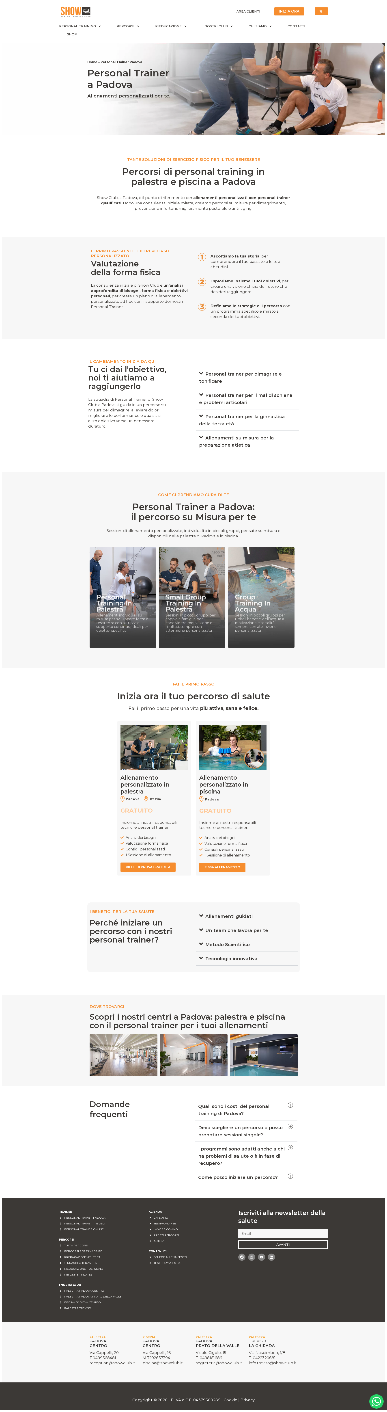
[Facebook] (241, 1257)
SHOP (72, 34)
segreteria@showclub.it (219, 1363)
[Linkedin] (271, 1257)
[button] (247, 377)
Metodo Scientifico (227, 944)
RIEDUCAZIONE (168, 26)
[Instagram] (251, 1257)
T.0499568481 (103, 1358)
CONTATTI (296, 26)
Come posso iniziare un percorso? (238, 1177)
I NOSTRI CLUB (215, 26)
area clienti (248, 11)
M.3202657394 (156, 1358)
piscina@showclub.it (163, 1363)
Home (92, 62)
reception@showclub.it (112, 1363)
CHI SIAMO (258, 26)
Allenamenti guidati (229, 916)
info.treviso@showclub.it (272, 1363)
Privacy (248, 1400)
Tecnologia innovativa (231, 958)
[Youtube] (261, 1257)
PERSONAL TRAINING (77, 26)
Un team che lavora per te (236, 930)
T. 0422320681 (262, 1358)
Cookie (231, 1400)
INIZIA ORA (289, 11)
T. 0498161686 (209, 1358)
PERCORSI (125, 26)
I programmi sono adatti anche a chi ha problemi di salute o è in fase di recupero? (241, 1156)
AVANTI (283, 1244)
